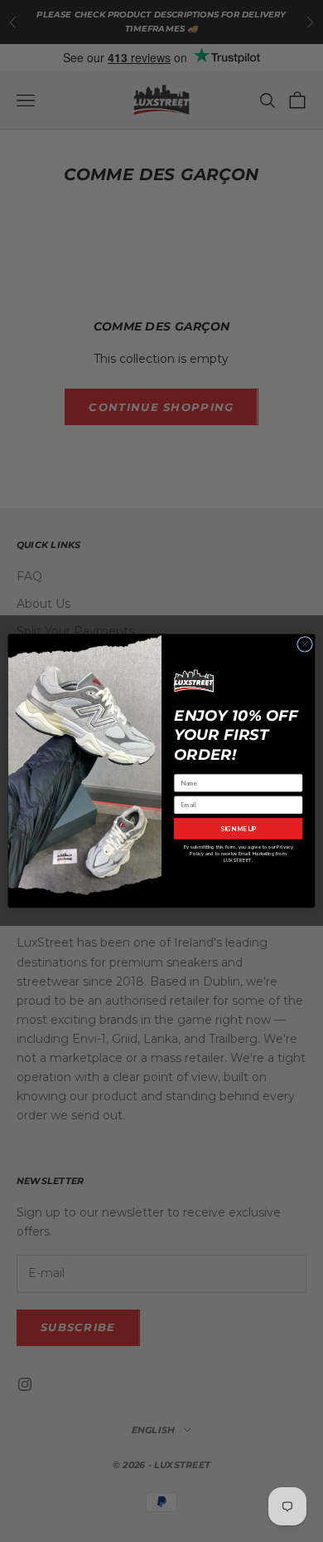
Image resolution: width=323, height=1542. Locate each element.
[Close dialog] (305, 645)
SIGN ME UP (238, 829)
